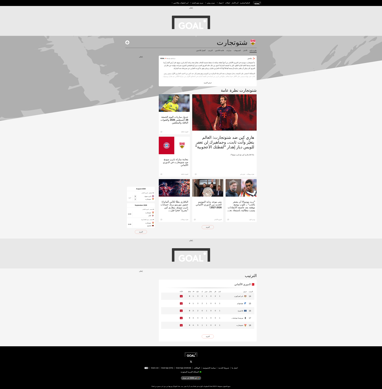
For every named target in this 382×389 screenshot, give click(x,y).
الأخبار (245, 50)
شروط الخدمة (223, 368)
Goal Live (155, 368)
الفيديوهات (237, 50)
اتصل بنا (235, 368)
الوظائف (197, 368)
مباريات (228, 50)
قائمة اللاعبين (219, 50)
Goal (210, 386)
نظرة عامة (253, 50)
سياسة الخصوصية (209, 368)
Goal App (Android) (183, 368)
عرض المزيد (208, 83)
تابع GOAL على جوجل (189, 378)
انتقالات (227, 3)
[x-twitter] (191, 362)
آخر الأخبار (235, 3)
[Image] (224, 112)
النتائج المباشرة (245, 3)
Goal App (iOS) (167, 368)
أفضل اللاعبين (200, 50)
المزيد (208, 227)
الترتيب (210, 50)
